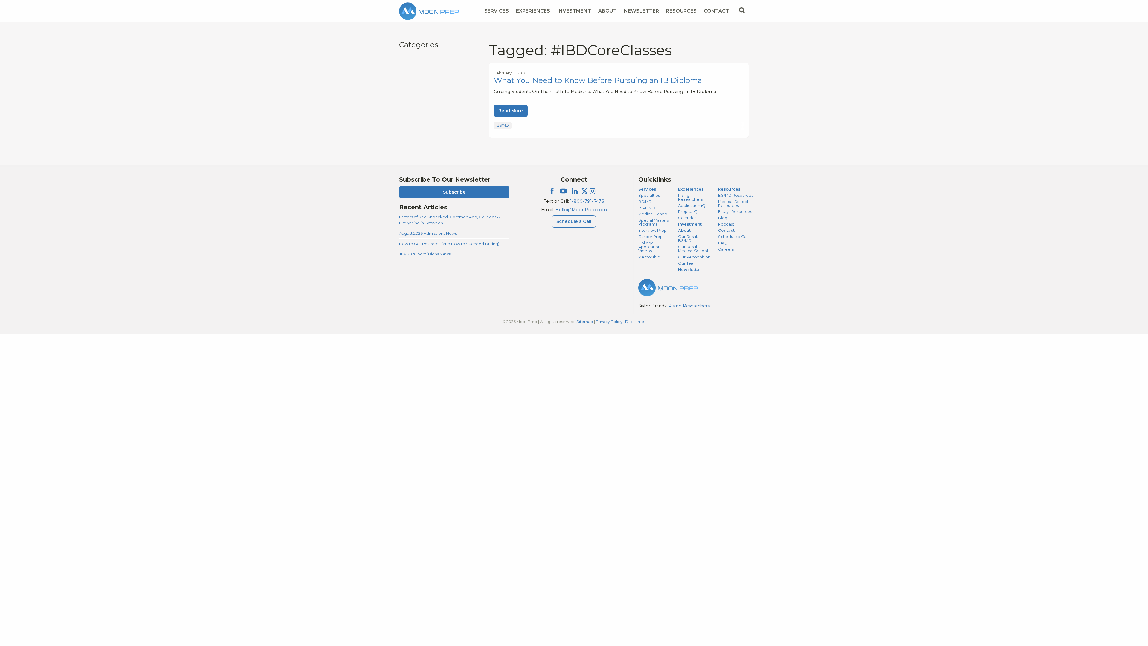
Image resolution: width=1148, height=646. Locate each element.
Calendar (687, 217)
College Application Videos (649, 246)
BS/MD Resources (735, 195)
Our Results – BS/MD (690, 238)
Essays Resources (735, 211)
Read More (510, 110)
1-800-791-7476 (587, 201)
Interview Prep (652, 230)
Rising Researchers (690, 197)
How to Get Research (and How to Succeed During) (449, 243)
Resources (681, 11)
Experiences (533, 11)
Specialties (649, 195)
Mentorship (649, 257)
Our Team (687, 263)
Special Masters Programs (653, 222)
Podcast (726, 224)
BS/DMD (646, 207)
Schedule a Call (573, 221)
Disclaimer (635, 321)
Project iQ (688, 211)
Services (496, 11)
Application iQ (692, 205)
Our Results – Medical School (693, 248)
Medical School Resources (733, 203)
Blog (722, 217)
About (607, 11)
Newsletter (641, 11)
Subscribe (454, 192)
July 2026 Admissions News (425, 254)
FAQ (722, 242)
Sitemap (584, 321)
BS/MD (503, 125)
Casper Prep (650, 236)
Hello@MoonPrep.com (581, 209)
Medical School (653, 213)
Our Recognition (694, 257)
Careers (726, 249)
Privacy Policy (609, 321)
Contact (716, 11)
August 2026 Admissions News (428, 233)
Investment (574, 11)
